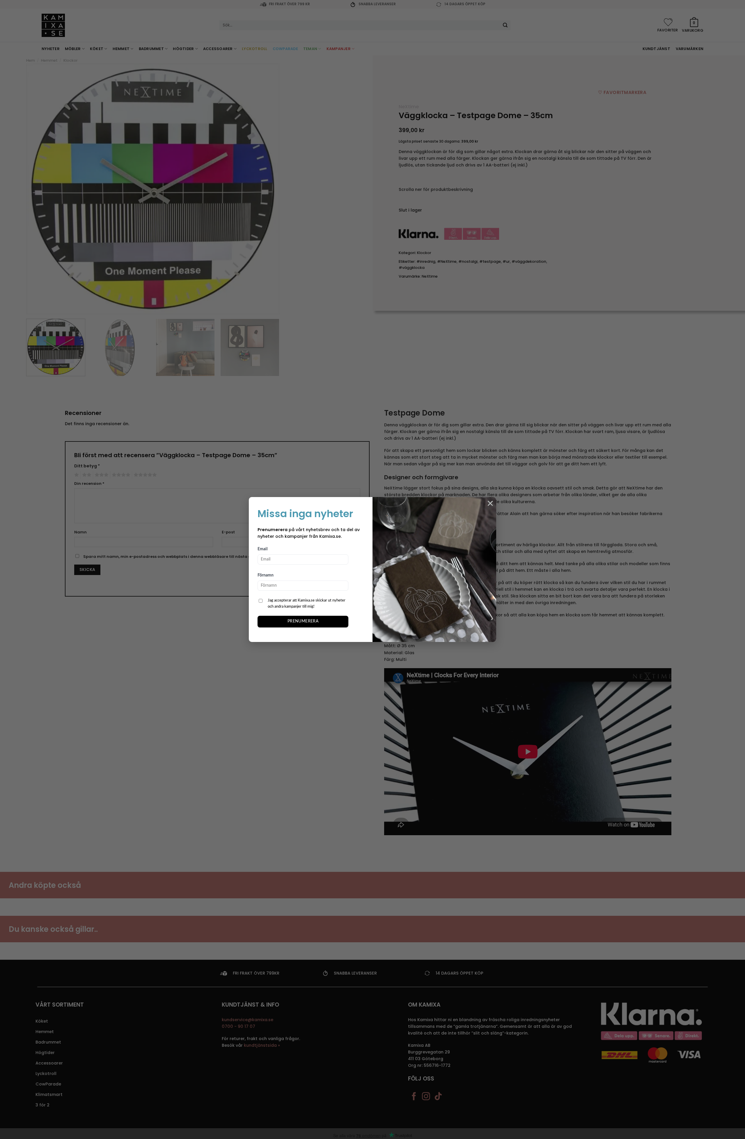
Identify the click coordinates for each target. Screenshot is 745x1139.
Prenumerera (303, 621)
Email (262, 549)
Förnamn (266, 575)
